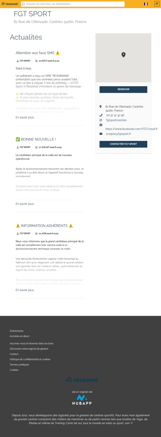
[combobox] (74, 4)
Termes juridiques (19, 364)
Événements (16, 330)
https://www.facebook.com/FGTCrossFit (131, 129)
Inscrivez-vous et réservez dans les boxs (31, 343)
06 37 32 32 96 (115, 115)
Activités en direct (19, 336)
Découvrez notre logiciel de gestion (29, 348)
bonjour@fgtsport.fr (118, 133)
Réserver (123, 89)
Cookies (14, 369)
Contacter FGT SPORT (123, 144)
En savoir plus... (25, 117)
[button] (123, 55)
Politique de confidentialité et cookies (30, 359)
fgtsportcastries (116, 120)
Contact (14, 354)
